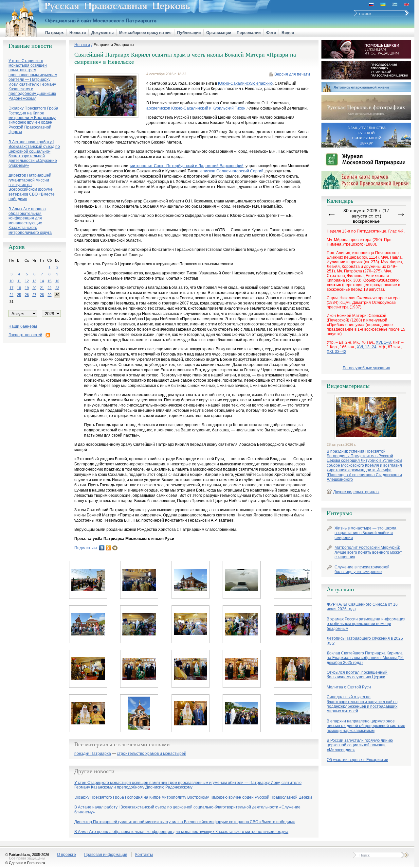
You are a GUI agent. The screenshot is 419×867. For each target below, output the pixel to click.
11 (19, 281)
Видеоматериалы (348, 386)
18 (19, 288)
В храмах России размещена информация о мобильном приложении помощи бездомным (366, 624)
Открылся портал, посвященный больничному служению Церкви (357, 674)
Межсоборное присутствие (145, 32)
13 (34, 281)
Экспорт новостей (25, 335)
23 (57, 288)
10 (11, 281)
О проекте (66, 854)
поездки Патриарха (92, 754)
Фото (271, 32)
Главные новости (30, 46)
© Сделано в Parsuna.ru (25, 863)
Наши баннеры (23, 326)
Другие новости (94, 771)
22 (49, 288)
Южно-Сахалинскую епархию (245, 83)
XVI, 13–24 (366, 347)
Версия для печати (292, 74)
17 (11, 288)
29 (49, 295)
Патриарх (54, 32)
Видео (288, 32)
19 (27, 288)
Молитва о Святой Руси (349, 687)
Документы (102, 32)
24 (11, 295)
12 (27, 281)
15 (49, 281)
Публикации (189, 32)
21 (42, 288)
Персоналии (249, 32)
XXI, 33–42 (336, 351)
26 (27, 295)
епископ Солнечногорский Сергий (232, 171)
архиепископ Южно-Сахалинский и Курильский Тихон (196, 108)
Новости (77, 32)
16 (57, 281)
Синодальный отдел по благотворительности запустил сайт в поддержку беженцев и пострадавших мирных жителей (362, 704)
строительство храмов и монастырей (151, 754)
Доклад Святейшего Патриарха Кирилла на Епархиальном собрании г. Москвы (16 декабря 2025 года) (365, 658)
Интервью (339, 513)
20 (34, 288)
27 (34, 295)
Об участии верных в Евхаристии (357, 759)
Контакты (144, 854)
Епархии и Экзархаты (114, 45)
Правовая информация (105, 854)
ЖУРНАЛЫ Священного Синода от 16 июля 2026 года (362, 606)
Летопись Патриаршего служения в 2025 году (365, 640)
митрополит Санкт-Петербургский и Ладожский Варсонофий (187, 166)
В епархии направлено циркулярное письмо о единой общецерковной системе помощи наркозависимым (366, 726)
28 (42, 295)
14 (42, 281)
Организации (218, 32)
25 (19, 295)
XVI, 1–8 (383, 342)
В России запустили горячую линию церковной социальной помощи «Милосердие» (360, 745)
